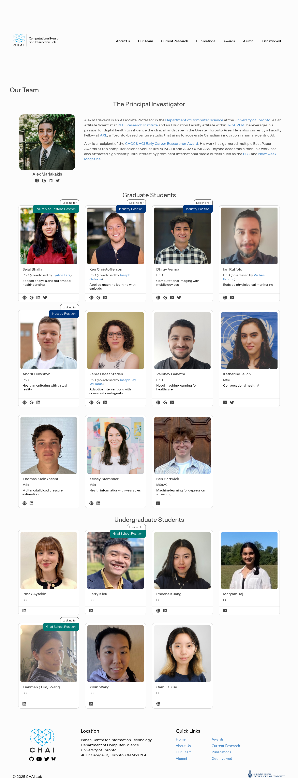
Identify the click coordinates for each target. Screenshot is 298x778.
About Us (123, 41)
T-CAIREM (235, 125)
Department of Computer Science (194, 120)
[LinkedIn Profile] (51, 181)
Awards (229, 41)
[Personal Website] (37, 181)
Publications (205, 41)
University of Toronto (252, 120)
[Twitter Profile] (58, 181)
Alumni (248, 41)
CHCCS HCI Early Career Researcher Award (161, 143)
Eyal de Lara (61, 275)
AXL (103, 135)
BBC (246, 154)
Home (181, 739)
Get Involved (271, 41)
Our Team (145, 41)
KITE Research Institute (138, 125)
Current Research (174, 41)
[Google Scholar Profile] (44, 181)
